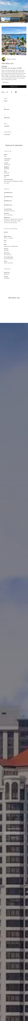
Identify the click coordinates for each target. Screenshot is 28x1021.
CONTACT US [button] (14, 837)
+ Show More (5, 82)
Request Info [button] (14, 86)
